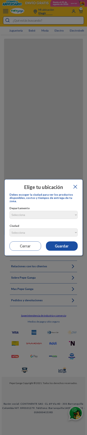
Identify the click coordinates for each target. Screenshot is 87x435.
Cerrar (25, 246)
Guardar (62, 246)
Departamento (20, 208)
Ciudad (14, 225)
